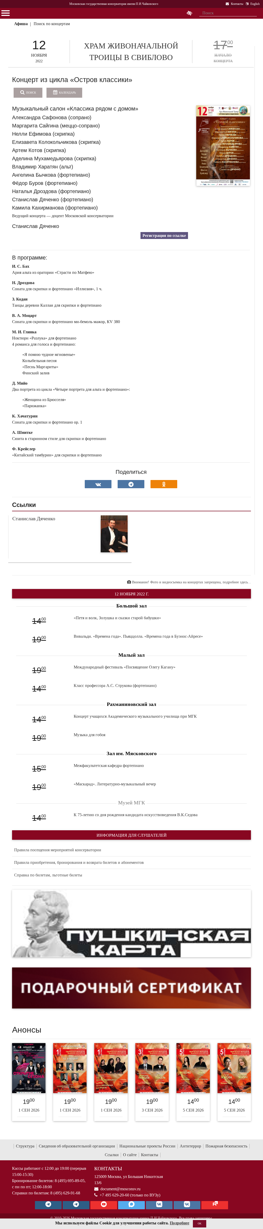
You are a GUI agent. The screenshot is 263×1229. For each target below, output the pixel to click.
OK (199, 1223)
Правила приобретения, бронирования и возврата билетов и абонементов (79, 862)
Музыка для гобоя (89, 735)
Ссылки (112, 1155)
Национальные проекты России (147, 1146)
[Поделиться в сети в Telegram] (131, 484)
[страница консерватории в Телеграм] (48, 1205)
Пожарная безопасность (226, 1146)
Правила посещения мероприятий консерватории (57, 850)
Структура (25, 1146)
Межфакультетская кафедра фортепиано (109, 765)
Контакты (149, 1155)
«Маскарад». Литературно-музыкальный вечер (115, 784)
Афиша (21, 24)
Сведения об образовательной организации (77, 1146)
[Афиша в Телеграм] (214, 1205)
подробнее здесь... (237, 582)
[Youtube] (103, 1205)
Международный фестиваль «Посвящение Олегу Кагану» (124, 667)
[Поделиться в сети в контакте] (98, 484)
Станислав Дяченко (33, 518)
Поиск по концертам (52, 24)
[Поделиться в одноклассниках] (164, 484)
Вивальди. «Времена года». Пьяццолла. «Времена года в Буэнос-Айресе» (138, 636)
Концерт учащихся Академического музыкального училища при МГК (135, 716)
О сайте (130, 1155)
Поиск (30, 92)
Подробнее (179, 1223)
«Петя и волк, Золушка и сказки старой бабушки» (117, 618)
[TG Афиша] (76, 1205)
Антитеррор (190, 1146)
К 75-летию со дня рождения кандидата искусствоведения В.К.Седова (136, 815)
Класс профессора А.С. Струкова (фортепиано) (115, 685)
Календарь (67, 92)
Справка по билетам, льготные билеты (48, 875)
